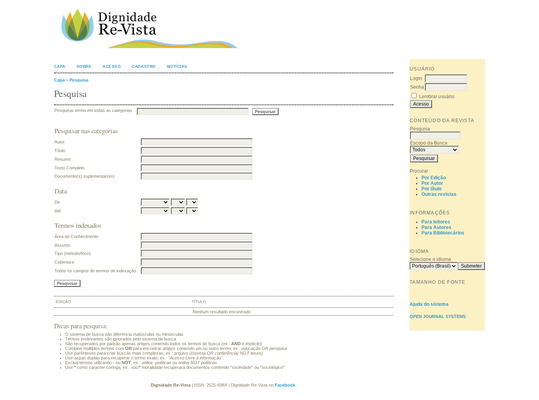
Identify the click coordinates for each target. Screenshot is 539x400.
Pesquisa (78, 80)
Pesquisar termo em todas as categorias (93, 110)
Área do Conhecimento (76, 236)
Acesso (112, 66)
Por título (431, 189)
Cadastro (143, 66)
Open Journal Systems (438, 316)
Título (59, 150)
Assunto (62, 245)
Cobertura (64, 262)
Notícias (177, 66)
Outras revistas (439, 194)
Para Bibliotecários (442, 233)
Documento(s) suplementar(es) (84, 176)
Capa (60, 66)
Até (57, 210)
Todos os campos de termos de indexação (95, 270)
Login (416, 78)
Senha (417, 87)
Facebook (285, 385)
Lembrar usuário (437, 96)
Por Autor (432, 183)
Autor (59, 142)
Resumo (62, 159)
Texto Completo (69, 168)
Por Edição (433, 177)
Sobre (84, 66)
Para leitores (435, 222)
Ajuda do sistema (429, 304)
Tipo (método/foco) (72, 253)
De (57, 202)
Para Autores (436, 227)
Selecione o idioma (430, 259)
